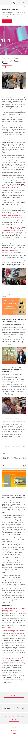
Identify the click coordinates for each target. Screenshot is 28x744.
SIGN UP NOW (6, 21)
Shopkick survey (7, 111)
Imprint (14, 727)
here (9, 627)
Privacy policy (14, 730)
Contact (14, 719)
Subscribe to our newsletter (14, 699)
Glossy (3, 663)
